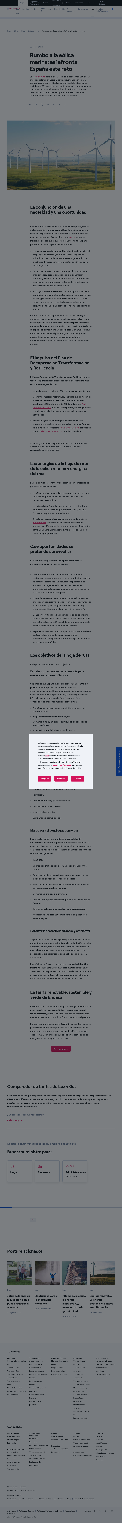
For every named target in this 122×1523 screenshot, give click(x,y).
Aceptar (77, 779)
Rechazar (61, 779)
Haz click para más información (52, 756)
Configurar (44, 779)
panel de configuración (62, 765)
